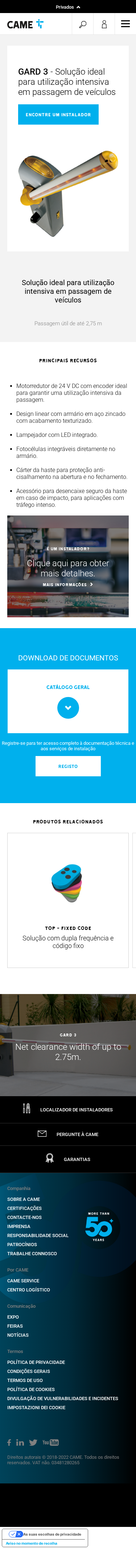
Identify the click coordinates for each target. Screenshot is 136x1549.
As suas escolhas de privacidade (52, 1534)
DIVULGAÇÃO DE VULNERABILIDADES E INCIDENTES (62, 1398)
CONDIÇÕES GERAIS (28, 1371)
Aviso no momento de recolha (31, 1543)
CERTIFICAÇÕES (24, 1208)
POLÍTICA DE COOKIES (31, 1389)
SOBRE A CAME (23, 1199)
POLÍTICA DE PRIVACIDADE (36, 1362)
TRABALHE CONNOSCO (32, 1253)
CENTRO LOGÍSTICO (28, 1290)
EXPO (13, 1317)
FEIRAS (15, 1326)
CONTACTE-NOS (24, 1217)
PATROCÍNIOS (22, 1244)
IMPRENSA (18, 1226)
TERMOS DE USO (25, 1380)
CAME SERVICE (23, 1280)
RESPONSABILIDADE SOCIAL (38, 1235)
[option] (68, 445)
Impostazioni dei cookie (36, 1407)
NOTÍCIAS (18, 1335)
